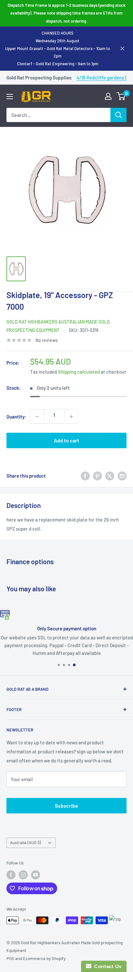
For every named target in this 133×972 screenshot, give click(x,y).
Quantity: (16, 416)
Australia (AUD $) (25, 842)
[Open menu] (9, 96)
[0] (121, 96)
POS (10, 958)
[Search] (118, 115)
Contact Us (106, 966)
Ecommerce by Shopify (44, 958)
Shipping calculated (79, 372)
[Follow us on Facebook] (10, 874)
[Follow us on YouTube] (35, 874)
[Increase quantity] (71, 416)
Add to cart (66, 440)
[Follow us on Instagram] (23, 874)
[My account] (108, 96)
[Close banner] (122, 48)
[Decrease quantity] (37, 416)
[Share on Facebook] (85, 476)
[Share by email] (122, 476)
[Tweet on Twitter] (109, 476)
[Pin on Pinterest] (97, 476)
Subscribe (66, 805)
